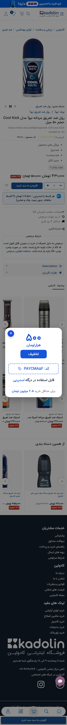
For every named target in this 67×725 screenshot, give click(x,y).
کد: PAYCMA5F (36, 369)
